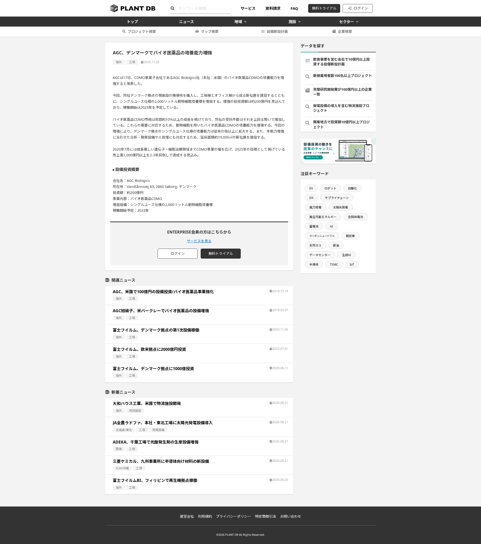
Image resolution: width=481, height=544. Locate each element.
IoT (352, 264)
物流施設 (135, 410)
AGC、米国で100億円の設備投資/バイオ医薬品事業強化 (163, 291)
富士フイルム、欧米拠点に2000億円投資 (149, 349)
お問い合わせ (290, 516)
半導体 (313, 264)
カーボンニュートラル (321, 236)
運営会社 (187, 516)
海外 (119, 62)
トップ (132, 21)
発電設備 (158, 430)
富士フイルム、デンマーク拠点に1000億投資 (153, 368)
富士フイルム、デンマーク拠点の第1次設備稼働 (156, 330)
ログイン (361, 8)
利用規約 (205, 516)
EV (311, 188)
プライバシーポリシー (233, 516)
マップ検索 (209, 31)
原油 (336, 245)
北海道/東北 (124, 430)
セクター (346, 21)
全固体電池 (355, 217)
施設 (292, 21)
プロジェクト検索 (142, 31)
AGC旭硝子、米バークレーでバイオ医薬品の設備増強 (161, 310)
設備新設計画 (277, 31)
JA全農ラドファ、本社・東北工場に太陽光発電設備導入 (163, 422)
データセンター (319, 255)
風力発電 (315, 207)
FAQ (294, 8)
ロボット (330, 188)
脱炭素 (350, 236)
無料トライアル (324, 8)
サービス (248, 8)
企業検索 (345, 31)
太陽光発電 (340, 207)
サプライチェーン (337, 198)
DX (311, 198)
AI (331, 226)
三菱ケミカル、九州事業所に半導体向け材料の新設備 (161, 461)
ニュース (186, 21)
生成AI (346, 255)
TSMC (334, 264)
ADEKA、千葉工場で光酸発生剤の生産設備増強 (155, 442)
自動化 (352, 188)
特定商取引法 (265, 516)
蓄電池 (313, 226)
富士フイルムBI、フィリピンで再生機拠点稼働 (155, 480)
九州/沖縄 (122, 468)
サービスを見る (199, 241)
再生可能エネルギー (322, 217)
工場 (132, 62)
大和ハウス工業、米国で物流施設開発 (147, 403)
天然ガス (315, 245)
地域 (238, 21)
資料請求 (273, 8)
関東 (119, 449)
